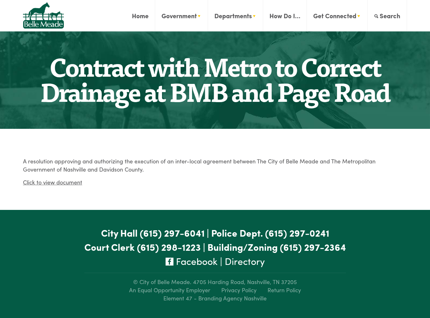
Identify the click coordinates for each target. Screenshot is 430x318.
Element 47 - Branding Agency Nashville (215, 298)
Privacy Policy (239, 290)
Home (140, 15)
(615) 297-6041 (172, 232)
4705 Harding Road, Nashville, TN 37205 (245, 282)
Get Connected (334, 15)
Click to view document (52, 182)
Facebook (195, 261)
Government (179, 15)
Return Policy (284, 290)
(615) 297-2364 (313, 247)
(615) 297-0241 (297, 232)
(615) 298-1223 (169, 247)
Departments (233, 15)
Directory (245, 261)
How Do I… (284, 15)
